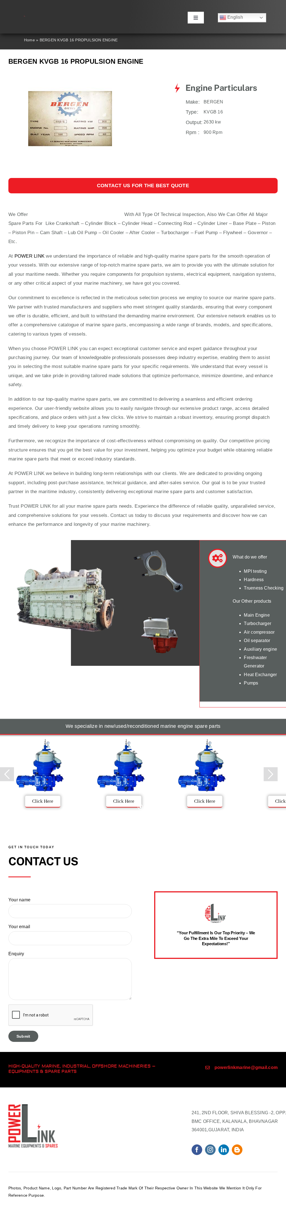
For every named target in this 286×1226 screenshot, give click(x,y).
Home (29, 40)
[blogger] (237, 1149)
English (234, 17)
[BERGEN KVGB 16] (70, 84)
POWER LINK (29, 256)
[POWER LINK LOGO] (24, 17)
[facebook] (197, 1149)
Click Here (42, 801)
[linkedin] (223, 1149)
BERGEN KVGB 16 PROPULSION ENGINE (76, 214)
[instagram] (210, 1149)
